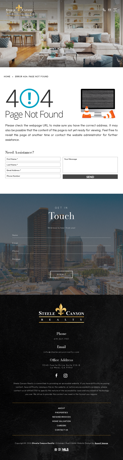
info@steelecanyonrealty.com (62, 352)
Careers (61, 425)
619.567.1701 (61, 339)
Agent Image (101, 443)
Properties (61, 412)
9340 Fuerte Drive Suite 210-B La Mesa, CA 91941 (61, 366)
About (61, 408)
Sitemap (60, 443)
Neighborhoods (61, 417)
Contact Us (61, 430)
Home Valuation (61, 421)
